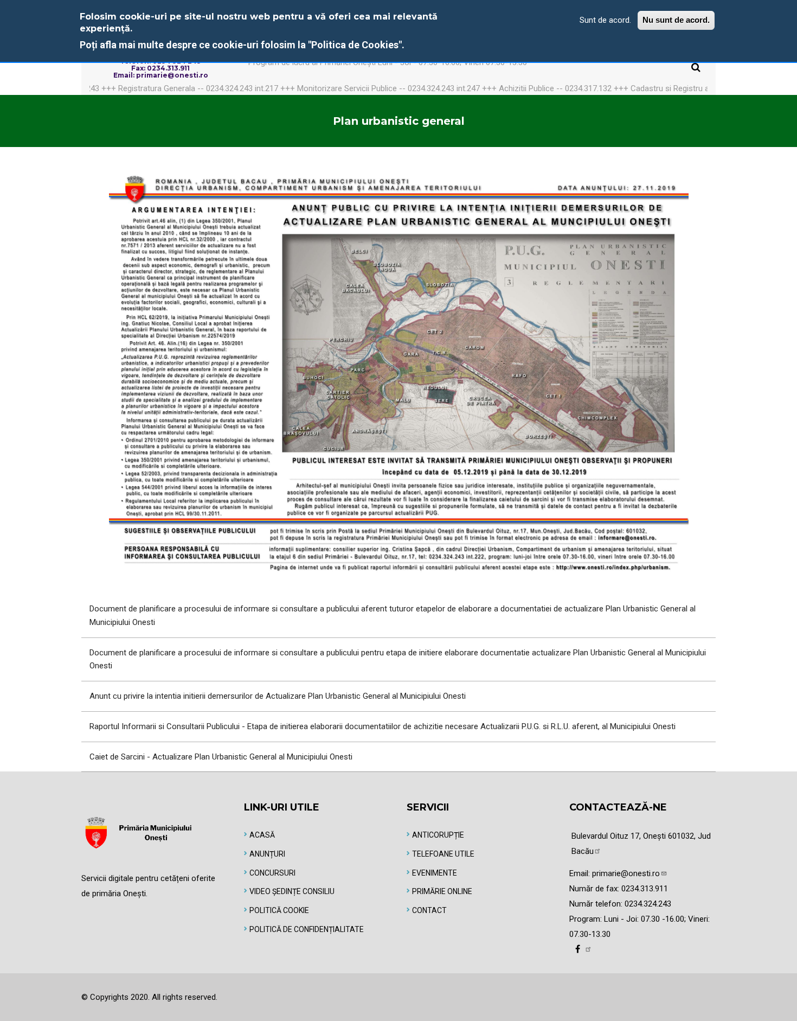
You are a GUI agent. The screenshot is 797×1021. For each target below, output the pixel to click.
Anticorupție (438, 835)
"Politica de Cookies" (355, 44)
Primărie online (442, 891)
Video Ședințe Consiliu (292, 891)
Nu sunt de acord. (676, 19)
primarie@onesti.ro (626, 873)
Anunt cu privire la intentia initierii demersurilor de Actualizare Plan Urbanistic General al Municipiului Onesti (277, 696)
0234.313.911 (644, 889)
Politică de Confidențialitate (306, 929)
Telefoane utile (443, 854)
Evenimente (434, 873)
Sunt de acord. (605, 20)
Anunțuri (267, 854)
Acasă (262, 835)
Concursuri (272, 873)
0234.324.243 (648, 904)
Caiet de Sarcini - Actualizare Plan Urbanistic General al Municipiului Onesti (220, 757)
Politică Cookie (279, 910)
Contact (429, 910)
